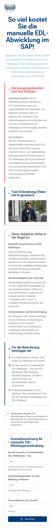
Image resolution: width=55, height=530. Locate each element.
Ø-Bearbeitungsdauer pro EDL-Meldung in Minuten (24, 478)
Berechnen (30, 519)
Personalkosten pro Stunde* (23, 500)
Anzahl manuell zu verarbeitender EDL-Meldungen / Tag (26, 454)
